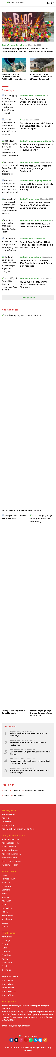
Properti (5, 926)
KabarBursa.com (9, 857)
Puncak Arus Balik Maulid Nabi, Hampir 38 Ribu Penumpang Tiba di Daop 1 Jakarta (36, 245)
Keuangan (6, 901)
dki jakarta (19, 795)
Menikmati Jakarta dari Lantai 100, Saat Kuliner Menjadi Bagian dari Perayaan (36, 263)
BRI (5, 790)
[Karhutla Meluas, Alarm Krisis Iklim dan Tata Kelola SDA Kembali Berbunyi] (10, 186)
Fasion (5, 912)
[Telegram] (35, 1040)
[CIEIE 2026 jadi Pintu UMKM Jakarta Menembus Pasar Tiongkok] (10, 284)
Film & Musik (7, 915)
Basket (5, 944)
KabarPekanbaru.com (11, 854)
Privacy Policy (8, 825)
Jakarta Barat (8, 987)
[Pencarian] (52, 3)
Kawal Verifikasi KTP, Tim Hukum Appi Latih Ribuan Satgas (29, 771)
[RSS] (45, 1040)
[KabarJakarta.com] (15, 3)
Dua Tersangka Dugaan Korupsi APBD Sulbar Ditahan (30, 753)
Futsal (4, 948)
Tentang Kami (8, 814)
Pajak (4, 904)
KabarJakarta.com (10, 843)
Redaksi (5, 818)
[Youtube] (26, 1040)
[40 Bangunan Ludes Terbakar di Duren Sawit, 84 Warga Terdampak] (42, 65)
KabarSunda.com (10, 850)
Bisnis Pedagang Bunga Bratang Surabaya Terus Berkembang (41, 712)
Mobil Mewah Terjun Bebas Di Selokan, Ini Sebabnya (28, 734)
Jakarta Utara (8, 980)
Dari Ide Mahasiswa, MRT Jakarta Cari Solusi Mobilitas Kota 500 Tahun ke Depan (37, 126)
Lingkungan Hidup (42, 141)
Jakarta (16, 790)
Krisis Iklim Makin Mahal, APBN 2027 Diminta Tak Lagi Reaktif (35, 225)
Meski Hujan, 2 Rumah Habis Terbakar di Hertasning (28, 743)
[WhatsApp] (31, 1040)
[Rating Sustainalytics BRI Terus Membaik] (14, 611)
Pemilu (5, 959)
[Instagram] (21, 1040)
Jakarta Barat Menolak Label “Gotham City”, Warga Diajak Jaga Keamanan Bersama (35, 205)
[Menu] (3, 3)
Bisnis (36, 278)
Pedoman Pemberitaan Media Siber (18, 829)
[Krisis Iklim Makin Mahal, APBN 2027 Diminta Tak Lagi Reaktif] (10, 226)
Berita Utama (8, 45)
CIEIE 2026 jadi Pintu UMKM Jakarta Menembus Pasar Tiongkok (33, 284)
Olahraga (6, 940)
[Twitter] (16, 1040)
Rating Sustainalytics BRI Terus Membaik (13, 711)
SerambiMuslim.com (11, 861)
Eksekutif (6, 882)
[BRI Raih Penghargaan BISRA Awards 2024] (28, 411)
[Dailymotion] (40, 1040)
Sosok (4, 966)
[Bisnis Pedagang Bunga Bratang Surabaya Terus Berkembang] (42, 611)
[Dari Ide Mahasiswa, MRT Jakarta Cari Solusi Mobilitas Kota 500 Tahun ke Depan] (10, 127)
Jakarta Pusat (8, 984)
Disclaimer (6, 821)
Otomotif (6, 951)
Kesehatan (7, 919)
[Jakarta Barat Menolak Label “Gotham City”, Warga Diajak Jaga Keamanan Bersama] (10, 206)
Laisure (37, 257)
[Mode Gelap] (48, 3)
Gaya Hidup (21, 45)
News (22, 120)
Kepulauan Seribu (10, 976)
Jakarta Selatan (9, 991)
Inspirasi (5, 897)
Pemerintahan (8, 879)
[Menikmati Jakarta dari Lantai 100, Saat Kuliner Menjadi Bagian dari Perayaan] (10, 264)
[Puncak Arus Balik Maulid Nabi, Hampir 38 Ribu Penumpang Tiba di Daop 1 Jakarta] (10, 244)
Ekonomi (6, 890)
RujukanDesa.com (10, 865)
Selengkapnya (28, 297)
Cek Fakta (6, 970)
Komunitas (7, 937)
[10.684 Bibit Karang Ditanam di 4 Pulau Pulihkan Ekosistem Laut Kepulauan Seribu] (14, 65)
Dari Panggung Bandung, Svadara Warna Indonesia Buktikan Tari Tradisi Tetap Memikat (28, 50)
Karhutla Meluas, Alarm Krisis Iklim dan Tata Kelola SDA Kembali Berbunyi (37, 187)
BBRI (6, 795)
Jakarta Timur (8, 995)
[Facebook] (11, 1040)
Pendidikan (7, 962)
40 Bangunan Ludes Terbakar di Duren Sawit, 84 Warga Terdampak (41, 76)
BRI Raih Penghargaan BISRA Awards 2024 (21, 510)
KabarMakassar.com (11, 839)
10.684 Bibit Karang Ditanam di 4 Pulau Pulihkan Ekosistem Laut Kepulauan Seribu (13, 76)
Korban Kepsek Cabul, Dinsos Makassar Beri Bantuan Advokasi (30, 762)
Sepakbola (6, 955)
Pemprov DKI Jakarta (34, 790)
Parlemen (6, 886)
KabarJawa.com (9, 846)
